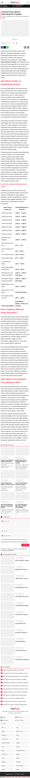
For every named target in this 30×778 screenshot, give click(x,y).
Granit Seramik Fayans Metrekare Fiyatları (21, 483)
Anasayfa (4, 16)
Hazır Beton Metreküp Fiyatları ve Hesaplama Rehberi (7, 506)
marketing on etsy (10, 777)
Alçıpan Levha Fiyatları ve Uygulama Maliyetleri (8, 461)
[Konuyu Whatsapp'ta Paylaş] (7, 47)
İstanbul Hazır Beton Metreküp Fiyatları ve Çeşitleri (21, 462)
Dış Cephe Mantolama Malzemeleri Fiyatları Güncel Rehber (21, 506)
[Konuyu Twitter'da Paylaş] (5, 47)
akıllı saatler (18, 777)
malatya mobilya (26, 777)
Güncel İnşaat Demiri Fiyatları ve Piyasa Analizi (7, 483)
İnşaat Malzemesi (10, 16)
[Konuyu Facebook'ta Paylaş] (2, 47)
